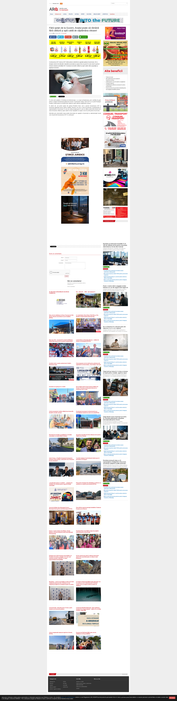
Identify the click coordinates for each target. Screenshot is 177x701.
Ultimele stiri (58, 14)
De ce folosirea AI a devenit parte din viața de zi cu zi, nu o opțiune (114, 327)
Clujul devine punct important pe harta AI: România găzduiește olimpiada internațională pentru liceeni (114, 418)
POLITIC (71, 14)
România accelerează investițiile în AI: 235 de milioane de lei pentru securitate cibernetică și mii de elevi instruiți (115, 245)
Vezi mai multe (124, 674)
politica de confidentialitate (68, 697)
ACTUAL (77, 14)
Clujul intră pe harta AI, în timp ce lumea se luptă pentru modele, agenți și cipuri (115, 372)
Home (51, 14)
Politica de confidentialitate (81, 686)
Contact (77, 688)
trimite (66, 276)
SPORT (82, 14)
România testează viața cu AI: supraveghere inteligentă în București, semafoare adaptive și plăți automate (114, 462)
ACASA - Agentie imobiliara (55, 688)
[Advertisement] (75, 126)
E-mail (62, 260)
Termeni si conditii (80, 681)
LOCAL (65, 14)
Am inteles (172, 697)
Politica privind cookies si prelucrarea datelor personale (83, 684)
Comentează (53, 96)
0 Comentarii (63, 33)
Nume (62, 257)
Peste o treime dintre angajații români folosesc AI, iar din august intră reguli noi (115, 286)
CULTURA (89, 14)
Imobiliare (112, 14)
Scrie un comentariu (71, 286)
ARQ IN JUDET (96, 14)
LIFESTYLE (105, 14)
